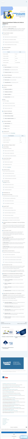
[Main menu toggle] (26, 1)
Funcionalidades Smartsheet (6, 419)
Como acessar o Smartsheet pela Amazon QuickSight (9, 397)
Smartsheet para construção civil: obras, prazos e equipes (9, 383)
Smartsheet (4, 424)
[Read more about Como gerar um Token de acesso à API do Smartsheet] (8, 342)
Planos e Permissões (5, 422)
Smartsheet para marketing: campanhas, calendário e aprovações (10, 389)
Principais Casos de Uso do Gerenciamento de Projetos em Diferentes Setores (12, 407)
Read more (7, 396)
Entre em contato (13, 271)
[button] (26, 427)
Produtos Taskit (4, 423)
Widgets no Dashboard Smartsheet (8, 336)
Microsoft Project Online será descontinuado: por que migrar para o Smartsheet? (12, 394)
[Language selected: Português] (23, 437)
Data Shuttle (4, 182)
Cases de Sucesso (5, 418)
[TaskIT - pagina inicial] (3, 427)
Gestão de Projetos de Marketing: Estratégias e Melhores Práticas (10, 410)
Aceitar (14, 432)
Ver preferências (14, 436)
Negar (14, 434)
